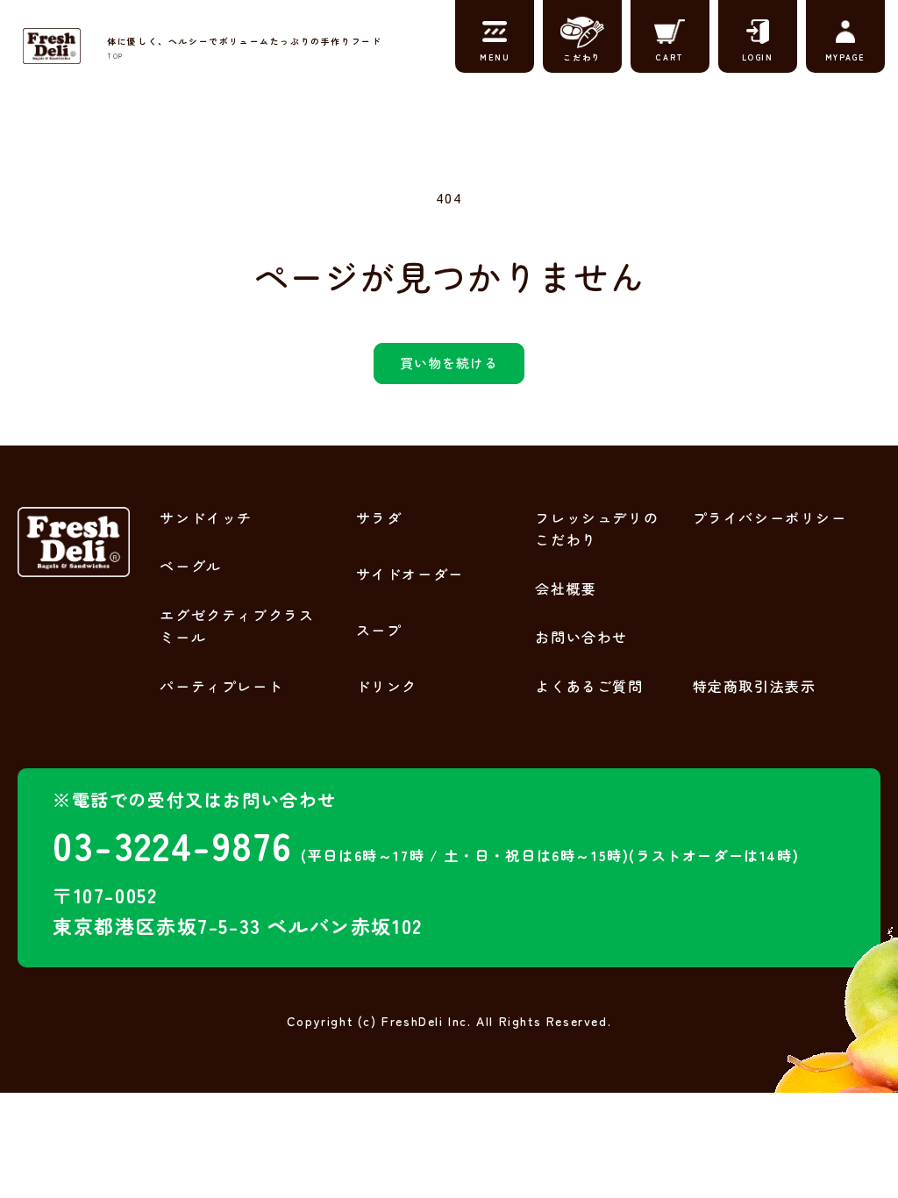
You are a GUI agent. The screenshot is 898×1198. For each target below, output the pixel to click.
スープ (379, 629)
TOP (115, 56)
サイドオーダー (410, 573)
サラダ (379, 517)
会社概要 (565, 588)
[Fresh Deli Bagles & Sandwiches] (52, 45)
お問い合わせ (581, 636)
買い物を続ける (449, 362)
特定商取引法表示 (754, 685)
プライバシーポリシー (770, 517)
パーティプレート (221, 685)
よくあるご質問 (589, 685)
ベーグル (190, 565)
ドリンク (386, 685)
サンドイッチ (206, 517)
